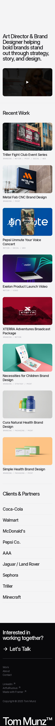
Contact (7, 674)
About (6, 671)
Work (6, 667)
